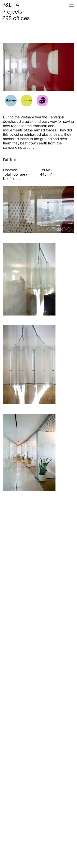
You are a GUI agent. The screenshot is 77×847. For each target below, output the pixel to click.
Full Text (9, 160)
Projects (12, 12)
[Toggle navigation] (71, 7)
